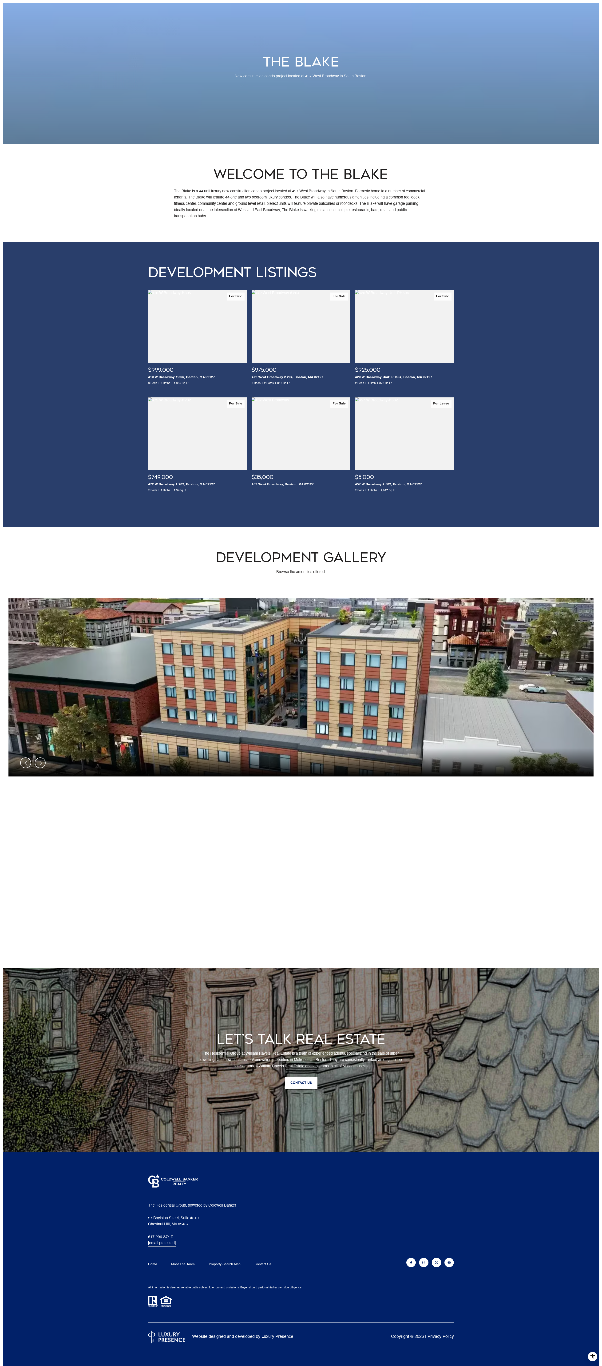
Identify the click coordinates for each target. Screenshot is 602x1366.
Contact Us (263, 1264)
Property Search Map (225, 1264)
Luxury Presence (277, 1336)
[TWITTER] (436, 1262)
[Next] (40, 762)
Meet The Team (183, 1264)
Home (152, 1264)
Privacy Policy (441, 1336)
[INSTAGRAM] (423, 1262)
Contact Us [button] (301, 1083)
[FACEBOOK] (411, 1262)
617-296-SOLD (161, 1237)
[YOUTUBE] (449, 1262)
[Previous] (25, 762)
